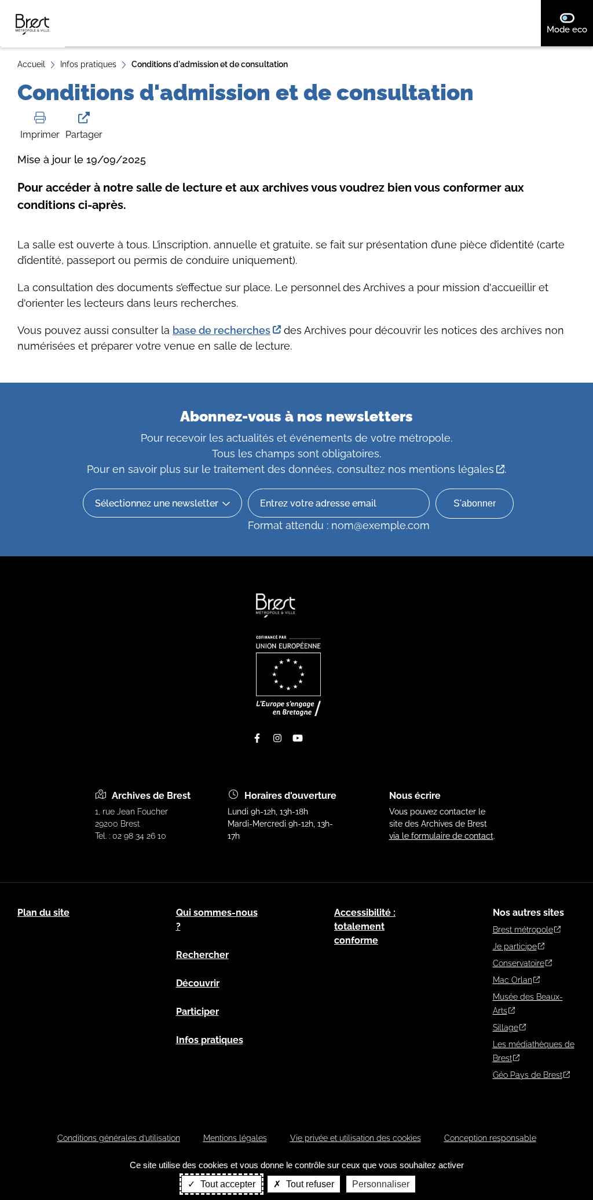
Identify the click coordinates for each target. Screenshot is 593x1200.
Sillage (505, 1027)
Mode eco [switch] (570, 29)
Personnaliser (380, 1184)
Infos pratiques (88, 64)
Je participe (515, 946)
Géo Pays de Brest (527, 1075)
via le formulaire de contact (441, 836)
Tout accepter (226, 1184)
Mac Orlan (512, 980)
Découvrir (197, 983)
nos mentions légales (441, 469)
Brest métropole (523, 929)
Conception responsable (490, 1138)
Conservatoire (518, 963)
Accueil (31, 64)
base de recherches (221, 330)
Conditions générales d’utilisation (118, 1138)
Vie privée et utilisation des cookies (355, 1138)
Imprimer (40, 134)
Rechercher (202, 954)
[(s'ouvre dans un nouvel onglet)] (288, 713)
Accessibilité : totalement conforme (365, 926)
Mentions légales (235, 1138)
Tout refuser (309, 1184)
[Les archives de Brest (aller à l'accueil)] (276, 622)
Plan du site (43, 912)
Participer (197, 1011)
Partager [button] (84, 134)
